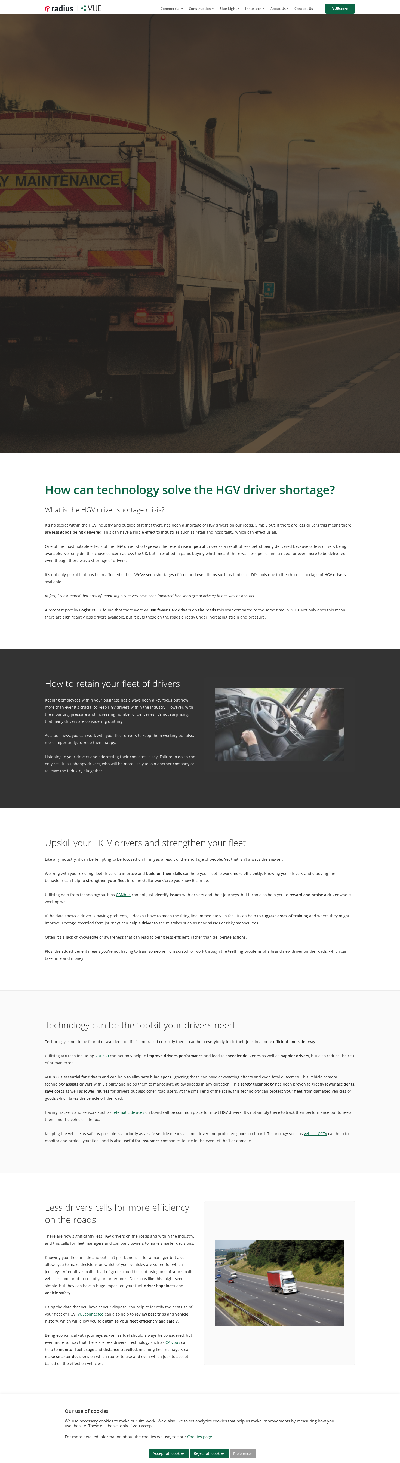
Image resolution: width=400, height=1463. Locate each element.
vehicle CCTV (315, 1133)
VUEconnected (91, 1314)
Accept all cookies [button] (169, 1453)
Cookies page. (200, 1436)
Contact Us (303, 8)
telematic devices (128, 1112)
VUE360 (102, 1055)
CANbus (123, 894)
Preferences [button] (242, 1453)
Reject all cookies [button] (209, 1453)
